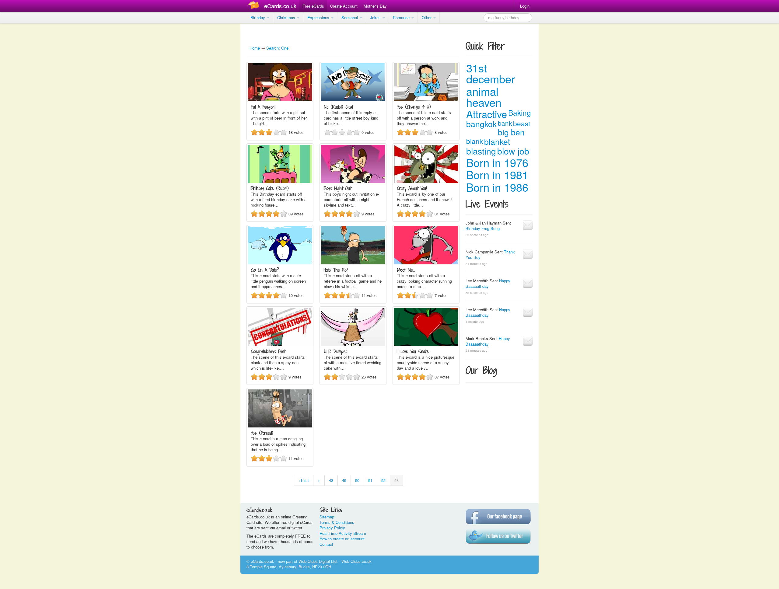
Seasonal (350, 17)
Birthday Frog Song (483, 228)
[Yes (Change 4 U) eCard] (426, 100)
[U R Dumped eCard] (353, 344)
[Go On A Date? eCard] (280, 263)
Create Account (344, 6)
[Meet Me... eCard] (426, 263)
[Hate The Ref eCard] (353, 263)
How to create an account (342, 539)
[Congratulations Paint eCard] (280, 344)
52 (383, 480)
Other (427, 17)
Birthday (258, 17)
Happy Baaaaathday (488, 283)
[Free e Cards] (254, 6)
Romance (402, 17)
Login (524, 6)
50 (357, 480)
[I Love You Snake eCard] (426, 344)
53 (396, 480)
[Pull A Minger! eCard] (280, 100)
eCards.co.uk (280, 6)
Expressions (318, 17)
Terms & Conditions (337, 522)
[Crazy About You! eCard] (426, 181)
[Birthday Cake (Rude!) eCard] (280, 181)
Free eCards (313, 6)
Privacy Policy (332, 528)
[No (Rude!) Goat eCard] (353, 100)
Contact (326, 544)
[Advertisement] (24, 115)
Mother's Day (375, 6)
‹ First (304, 480)
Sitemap (327, 517)
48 (331, 480)
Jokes (376, 17)
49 (344, 480)
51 (370, 480)
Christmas (286, 17)
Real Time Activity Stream (343, 533)
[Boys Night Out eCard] (353, 181)
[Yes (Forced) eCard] (280, 426)
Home (255, 48)
